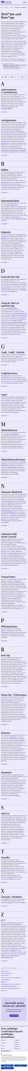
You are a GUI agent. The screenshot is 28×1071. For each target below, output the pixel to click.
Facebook (17, 1046)
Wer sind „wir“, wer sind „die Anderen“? (11, 977)
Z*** (21, 96)
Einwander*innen (5, 322)
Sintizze (3, 539)
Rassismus (7, 375)
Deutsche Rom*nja (10, 276)
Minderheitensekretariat (20, 313)
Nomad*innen (8, 576)
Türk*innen (4, 236)
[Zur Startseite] (6, 2)
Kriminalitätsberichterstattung (9, 986)
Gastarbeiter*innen (6, 288)
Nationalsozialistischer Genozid (9, 535)
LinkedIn (16, 1042)
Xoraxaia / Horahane (11, 896)
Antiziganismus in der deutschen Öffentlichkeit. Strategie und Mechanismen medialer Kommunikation (15, 66)
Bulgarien (6, 232)
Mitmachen (3, 1040)
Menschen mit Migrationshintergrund (10, 956)
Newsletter (3, 1043)
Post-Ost (3, 990)
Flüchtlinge (23, 289)
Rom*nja (3, 105)
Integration (17, 252)
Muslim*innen (4, 975)
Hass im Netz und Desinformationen (10, 988)
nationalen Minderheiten (12, 434)
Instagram (17, 1040)
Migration (3, 982)
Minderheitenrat (9, 430)
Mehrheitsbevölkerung (9, 512)
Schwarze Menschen (6, 973)
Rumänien (20, 234)
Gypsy (4, 394)
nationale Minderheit (21, 219)
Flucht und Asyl (5, 971)
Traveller (5, 857)
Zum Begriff (4, 112)
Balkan (4, 169)
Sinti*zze (8, 217)
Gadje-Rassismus (22, 150)
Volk (15, 579)
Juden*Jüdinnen (5, 980)
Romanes (23, 319)
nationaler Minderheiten (11, 205)
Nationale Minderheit (11, 492)
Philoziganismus (5, 143)
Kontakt (2, 1048)
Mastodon (17, 1048)
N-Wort (12, 948)
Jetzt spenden (14, 1015)
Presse (2, 1045)
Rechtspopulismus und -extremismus (10, 984)
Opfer (24, 548)
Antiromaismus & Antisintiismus (9, 91)
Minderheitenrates (12, 467)
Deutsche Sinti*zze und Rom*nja (10, 304)
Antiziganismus (8, 120)
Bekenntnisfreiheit (10, 200)
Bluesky (16, 1044)
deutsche (17, 402)
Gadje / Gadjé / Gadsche (12, 352)
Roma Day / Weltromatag (13, 695)
